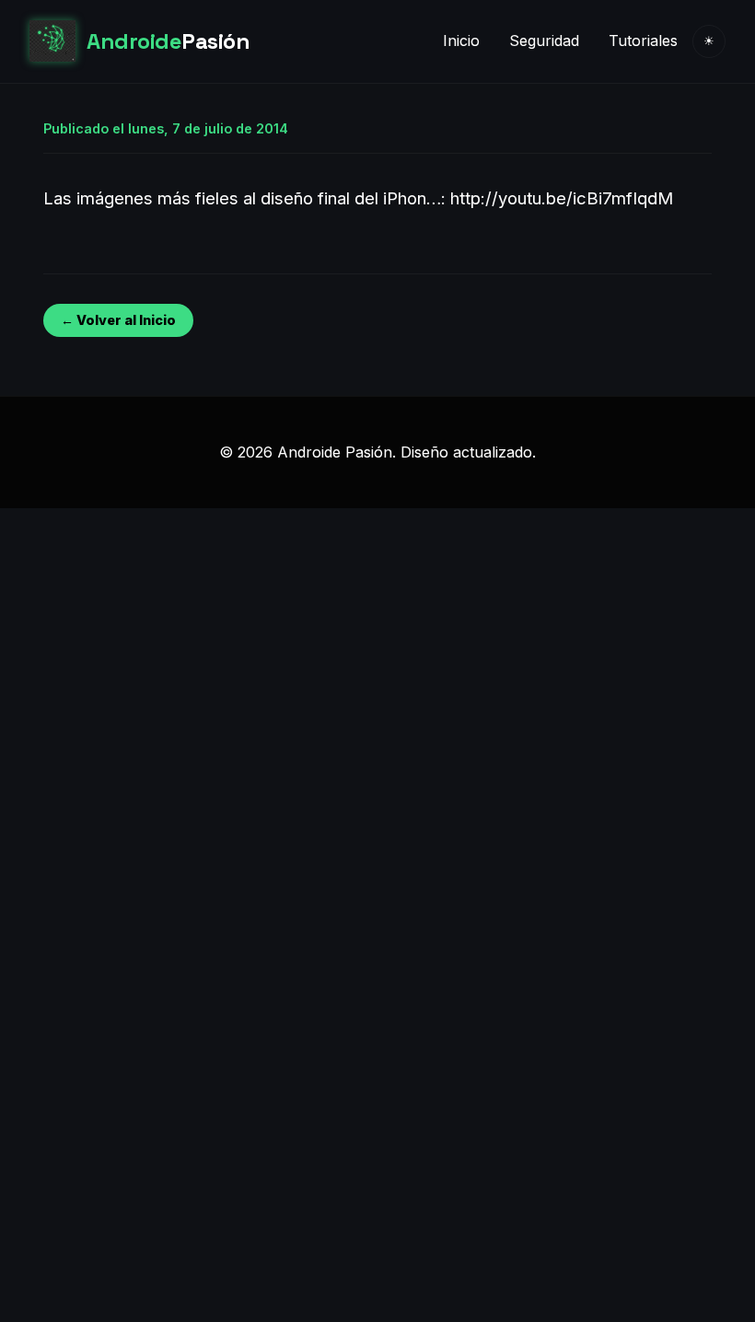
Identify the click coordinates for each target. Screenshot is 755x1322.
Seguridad (544, 40)
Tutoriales (643, 40)
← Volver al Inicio (118, 320)
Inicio (461, 40)
